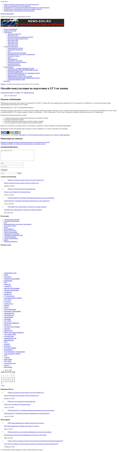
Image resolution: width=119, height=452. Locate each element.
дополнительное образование (14, 352)
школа (6, 307)
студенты (7, 302)
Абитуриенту (8, 32)
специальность (9, 313)
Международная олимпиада (14, 332)
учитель (7, 357)
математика (8, 280)
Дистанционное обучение (15, 48)
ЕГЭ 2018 (7, 321)
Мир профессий (12, 59)
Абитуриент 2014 (13, 40)
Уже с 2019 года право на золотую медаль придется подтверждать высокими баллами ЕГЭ (31, 444)
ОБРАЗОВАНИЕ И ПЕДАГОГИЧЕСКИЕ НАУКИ (23, 70)
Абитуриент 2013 (13, 42)
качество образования (12, 288)
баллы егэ (7, 325)
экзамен (7, 344)
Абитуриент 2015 (13, 35)
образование (8, 317)
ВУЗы (6, 275)
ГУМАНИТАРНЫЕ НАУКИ (16, 79)
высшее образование (11, 290)
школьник (67, 135)
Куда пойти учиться (13, 56)
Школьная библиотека (14, 65)
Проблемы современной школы (17, 62)
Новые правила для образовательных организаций (19, 10)
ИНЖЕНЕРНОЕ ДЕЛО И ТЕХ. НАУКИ (20, 76)
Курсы (9, 57)
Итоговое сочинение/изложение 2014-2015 (20, 37)
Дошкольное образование (15, 49)
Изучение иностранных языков (17, 53)
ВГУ (5, 342)
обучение (7, 319)
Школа (6, 240)
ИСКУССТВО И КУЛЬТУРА (16, 75)
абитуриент (22, 135)
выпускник (8, 359)
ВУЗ (5, 282)
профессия (8, 294)
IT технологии (9, 296)
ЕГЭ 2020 (7, 361)
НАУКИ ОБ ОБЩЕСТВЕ (15, 71)
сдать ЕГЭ (56, 135)
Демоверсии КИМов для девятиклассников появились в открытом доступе (23, 144)
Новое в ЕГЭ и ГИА (10, 31)
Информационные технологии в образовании (21, 54)
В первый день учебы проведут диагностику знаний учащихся (23, 9)
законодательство (10, 338)
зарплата (7, 329)
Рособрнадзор (9, 315)
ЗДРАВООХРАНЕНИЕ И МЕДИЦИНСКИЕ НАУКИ (24, 78)
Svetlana (17, 92)
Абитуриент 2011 (13, 45)
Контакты (7, 81)
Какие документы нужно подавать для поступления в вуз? (21, 4)
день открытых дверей (12, 354)
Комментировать (29, 92)
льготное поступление (12, 327)
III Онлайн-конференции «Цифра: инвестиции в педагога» (21, 426)
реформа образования (12, 279)
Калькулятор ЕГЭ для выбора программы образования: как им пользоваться (26, 7)
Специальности (9, 67)
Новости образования (7, 13)
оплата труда (8, 304)
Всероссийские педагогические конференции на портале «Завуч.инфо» (25, 435)
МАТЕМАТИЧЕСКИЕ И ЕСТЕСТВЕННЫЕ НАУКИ (24, 73)
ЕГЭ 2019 (29, 135)
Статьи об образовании (11, 46)
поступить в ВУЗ (10, 334)
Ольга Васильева (10, 309)
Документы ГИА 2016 (14, 34)
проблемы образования (12, 311)
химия (61, 135)
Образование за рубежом (15, 60)
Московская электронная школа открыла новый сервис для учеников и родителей (25, 142)
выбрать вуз (8, 330)
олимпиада (8, 292)
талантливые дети (10, 273)
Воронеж (7, 346)
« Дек (2, 385)
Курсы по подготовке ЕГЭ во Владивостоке (17, 6)
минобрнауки (9, 340)
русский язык (9, 336)
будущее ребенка (10, 348)
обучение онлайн (37, 135)
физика (6, 305)
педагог (7, 365)
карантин (7, 284)
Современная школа (14, 64)
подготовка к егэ (48, 135)
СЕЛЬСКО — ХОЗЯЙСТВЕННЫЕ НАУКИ (21, 68)
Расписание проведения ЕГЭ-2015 (18, 38)
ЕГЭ (9, 51)
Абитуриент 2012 (13, 43)
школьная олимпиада (11, 323)
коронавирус (8, 350)
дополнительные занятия (13, 298)
